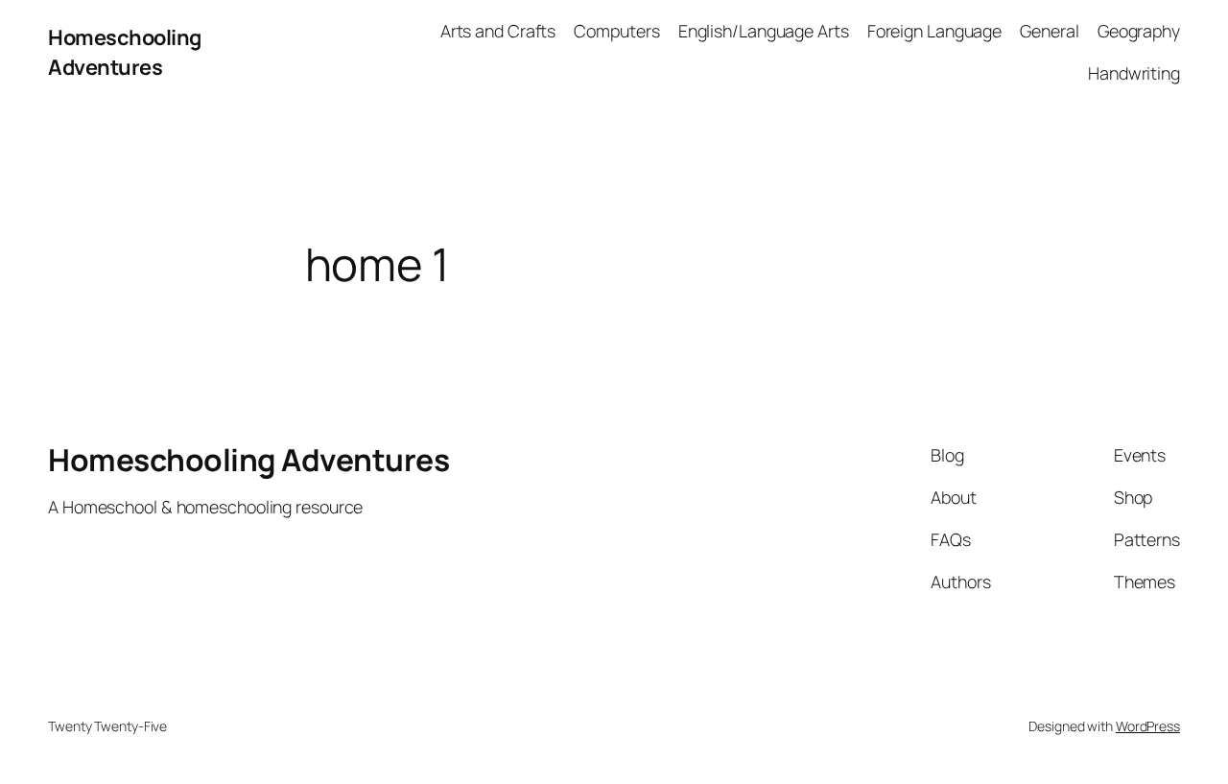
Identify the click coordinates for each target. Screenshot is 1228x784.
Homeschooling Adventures (124, 52)
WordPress (1148, 726)
